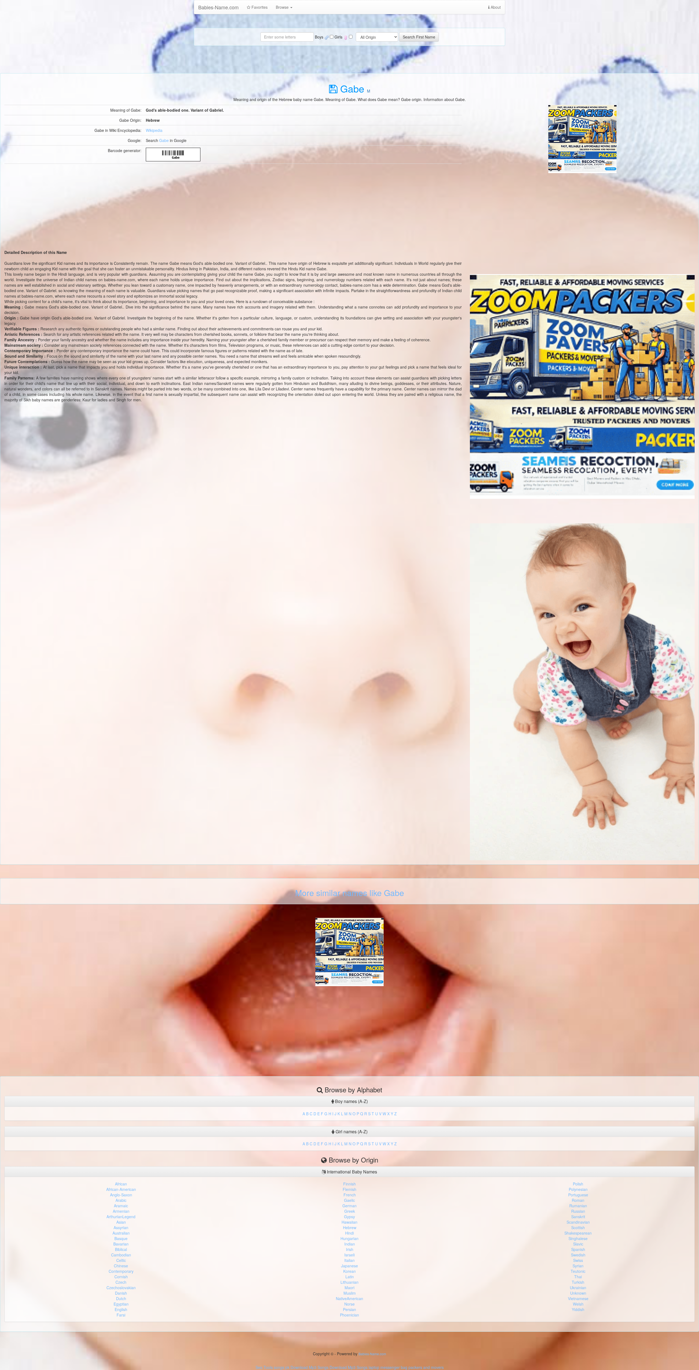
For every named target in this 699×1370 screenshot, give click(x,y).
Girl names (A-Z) (351, 1131)
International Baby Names (351, 1172)
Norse (349, 1304)
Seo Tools (264, 1367)
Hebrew (349, 1227)
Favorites (259, 7)
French (349, 1194)
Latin (349, 1276)
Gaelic (349, 1200)
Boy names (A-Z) (351, 1101)
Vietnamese (578, 1298)
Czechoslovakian (121, 1287)
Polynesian (578, 1189)
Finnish (349, 1184)
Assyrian (121, 1227)
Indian (349, 1244)
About (495, 7)
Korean (349, 1271)
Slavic (578, 1244)
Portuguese (578, 1194)
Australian (121, 1233)
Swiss (578, 1260)
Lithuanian (349, 1282)
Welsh (578, 1304)
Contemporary (121, 1271)
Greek (349, 1211)
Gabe (164, 140)
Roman (578, 1200)
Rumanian (578, 1205)
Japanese (349, 1265)
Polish (578, 1184)
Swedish (578, 1255)
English (121, 1309)
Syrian (578, 1265)
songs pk (281, 1367)
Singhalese (578, 1238)
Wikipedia (154, 130)
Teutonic (578, 1271)
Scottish (578, 1227)
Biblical (121, 1249)
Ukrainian (578, 1287)
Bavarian (121, 1244)
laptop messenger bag (388, 1367)
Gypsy (349, 1216)
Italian (349, 1260)
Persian (349, 1309)
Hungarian (349, 1238)
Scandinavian (578, 1222)
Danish (121, 1293)
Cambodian (121, 1255)
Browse (283, 7)
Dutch (121, 1298)
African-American (121, 1189)
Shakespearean (578, 1233)
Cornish (121, 1276)
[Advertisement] (582, 211)
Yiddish (578, 1309)
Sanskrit (578, 1216)
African (121, 1184)
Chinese (121, 1265)
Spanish (578, 1249)
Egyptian (121, 1304)
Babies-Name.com (218, 7)
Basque (121, 1238)
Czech (120, 1282)
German (349, 1205)
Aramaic (121, 1205)
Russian (578, 1211)
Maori (349, 1287)
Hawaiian (349, 1222)
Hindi (349, 1233)
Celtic (121, 1260)
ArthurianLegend (120, 1216)
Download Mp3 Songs (309, 1367)
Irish (349, 1249)
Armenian (121, 1211)
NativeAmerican (349, 1298)
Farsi (121, 1315)
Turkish (578, 1282)
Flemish (349, 1189)
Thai (578, 1276)
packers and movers (426, 1367)
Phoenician (349, 1315)
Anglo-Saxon (121, 1194)
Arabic (120, 1200)
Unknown (578, 1293)
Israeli (349, 1255)
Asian (121, 1222)
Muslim (349, 1293)
